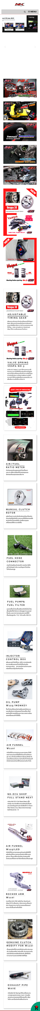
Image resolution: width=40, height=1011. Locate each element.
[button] (5, 45)
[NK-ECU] (20, 793)
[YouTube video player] (20, 88)
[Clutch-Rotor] (20, 506)
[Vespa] (20, 312)
